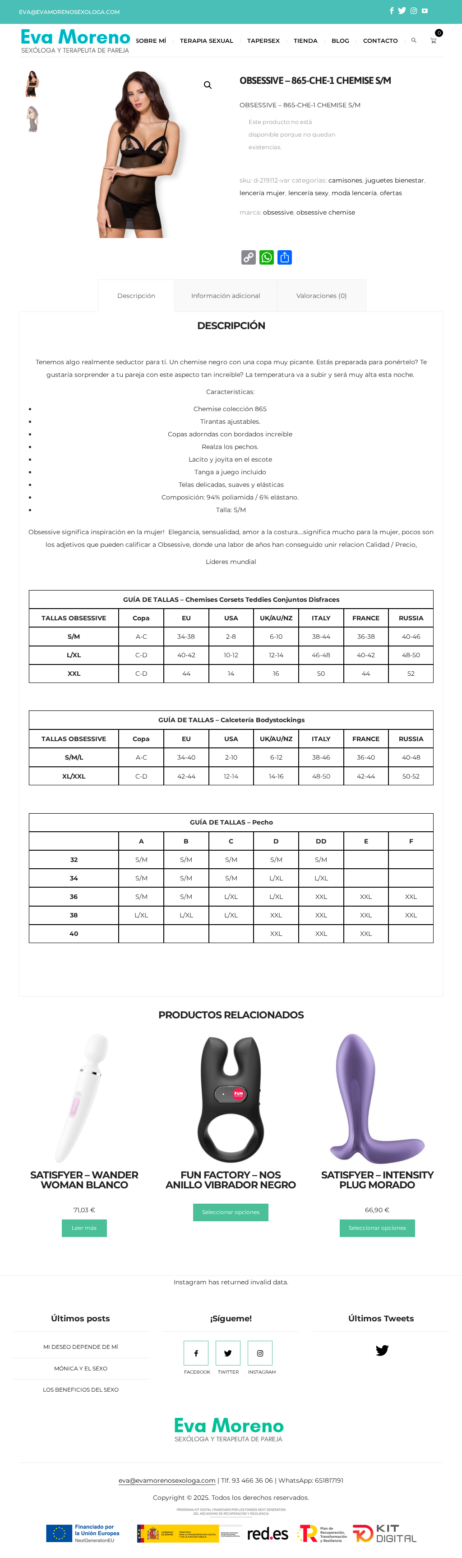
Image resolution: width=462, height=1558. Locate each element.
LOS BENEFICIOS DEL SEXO (81, 1389)
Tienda (306, 40)
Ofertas (391, 193)
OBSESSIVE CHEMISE (325, 212)
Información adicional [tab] (225, 296)
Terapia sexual (206, 40)
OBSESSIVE (278, 212)
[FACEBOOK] (196, 1353)
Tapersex (263, 40)
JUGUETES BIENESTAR (394, 180)
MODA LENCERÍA (354, 193)
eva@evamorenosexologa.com (69, 12)
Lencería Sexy (308, 193)
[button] (208, 85)
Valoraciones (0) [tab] (321, 296)
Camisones (345, 180)
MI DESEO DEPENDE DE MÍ (80, 1346)
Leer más (84, 1227)
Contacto (380, 40)
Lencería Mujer (262, 193)
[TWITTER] (228, 1353)
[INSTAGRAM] (260, 1353)
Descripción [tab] (136, 296)
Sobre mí (150, 40)
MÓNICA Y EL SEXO (80, 1368)
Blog (340, 40)
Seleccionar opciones (230, 1212)
